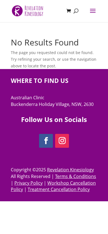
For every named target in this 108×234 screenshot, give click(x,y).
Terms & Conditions (75, 176)
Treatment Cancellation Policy (59, 189)
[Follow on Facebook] (46, 141)
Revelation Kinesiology (70, 170)
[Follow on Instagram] (62, 141)
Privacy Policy (28, 183)
